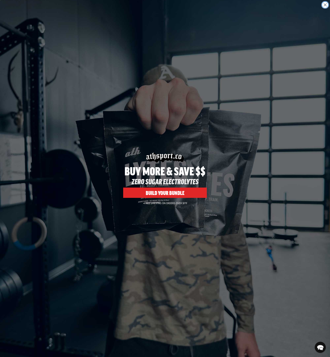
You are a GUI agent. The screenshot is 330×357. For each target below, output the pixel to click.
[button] (320, 347)
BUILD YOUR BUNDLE (165, 193)
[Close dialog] (325, 5)
